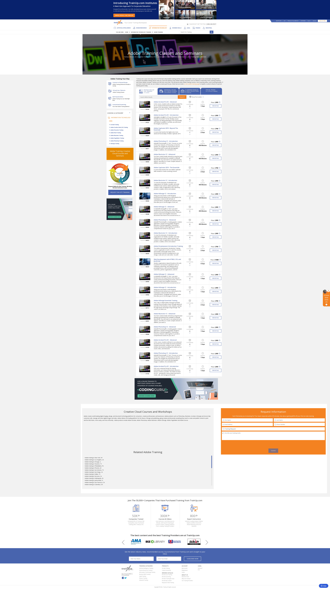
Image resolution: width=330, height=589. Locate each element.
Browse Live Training (167, 574)
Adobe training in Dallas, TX (92, 474)
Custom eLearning (166, 570)
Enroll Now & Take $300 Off (124, 15)
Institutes (278, 21)
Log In (183, 572)
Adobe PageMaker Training (117, 138)
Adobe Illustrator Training (117, 135)
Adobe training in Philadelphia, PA (94, 466)
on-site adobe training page (191, 84)
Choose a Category (115, 113)
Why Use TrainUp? (186, 578)
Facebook (123, 578)
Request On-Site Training (168, 582)
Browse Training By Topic (168, 578)
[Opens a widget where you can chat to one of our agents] (323, 586)
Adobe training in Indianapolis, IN (94, 478)
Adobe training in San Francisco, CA (95, 482)
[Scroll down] (211, 485)
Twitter (126, 578)
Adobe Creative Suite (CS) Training (119, 127)
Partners (303, 21)
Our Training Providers (187, 580)
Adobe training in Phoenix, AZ (93, 468)
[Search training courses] (211, 32)
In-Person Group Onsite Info (326, 299)
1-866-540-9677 (211, 24)
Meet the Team (185, 576)
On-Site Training (166, 568)
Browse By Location (167, 580)
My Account (184, 568)
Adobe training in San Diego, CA (94, 472)
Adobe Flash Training (116, 132)
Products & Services (293, 21)
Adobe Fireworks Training (117, 130)
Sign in (314, 21)
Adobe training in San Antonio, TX (94, 470)
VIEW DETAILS (215, 106)
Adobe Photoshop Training (117, 141)
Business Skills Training (144, 574)
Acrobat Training (115, 124)
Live (284, 21)
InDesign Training (115, 143)
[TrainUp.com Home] (118, 22)
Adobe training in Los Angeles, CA (94, 460)
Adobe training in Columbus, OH (94, 484)
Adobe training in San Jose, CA (93, 476)
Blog (309, 21)
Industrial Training (143, 580)
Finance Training (143, 578)
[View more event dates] (190, 121)
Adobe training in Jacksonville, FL (94, 480)
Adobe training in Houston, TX (93, 464)
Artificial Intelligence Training (146, 568)
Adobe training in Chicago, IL (93, 462)
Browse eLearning (166, 576)
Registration (185, 570)
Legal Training (142, 576)
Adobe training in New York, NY (93, 457)
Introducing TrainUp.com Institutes (135, 3)
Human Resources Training (145, 570)
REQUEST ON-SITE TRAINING (120, 192)
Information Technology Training (147, 572)
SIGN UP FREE (322, 21)
